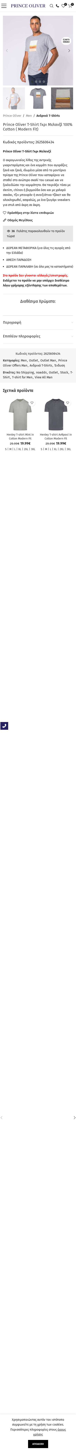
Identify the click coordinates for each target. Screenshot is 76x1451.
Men (29, 116)
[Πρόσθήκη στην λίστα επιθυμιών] (31, 403)
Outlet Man (48, 360)
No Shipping (25, 372)
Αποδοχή (38, 1443)
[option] (32, 82)
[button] (7, 50)
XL (19, 449)
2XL (26, 449)
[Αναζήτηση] (53, 6)
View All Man (43, 377)
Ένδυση (59, 365)
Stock (64, 372)
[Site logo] (28, 5)
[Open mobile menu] (5, 6)
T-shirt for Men (22, 377)
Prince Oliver (12, 116)
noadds (41, 372)
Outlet (33, 360)
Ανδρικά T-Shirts (48, 116)
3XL (33, 449)
